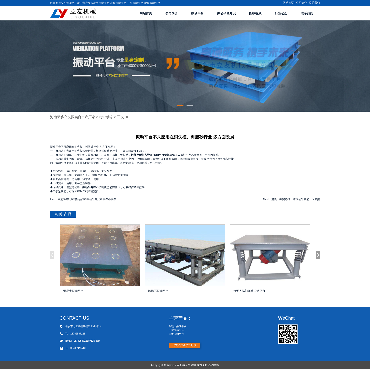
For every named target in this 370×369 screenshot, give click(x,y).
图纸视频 (255, 13)
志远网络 (213, 364)
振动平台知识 (226, 13)
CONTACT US (184, 345)
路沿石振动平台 (158, 290)
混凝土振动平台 (73, 290)
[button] (180, 106)
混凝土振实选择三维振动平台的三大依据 (295, 199)
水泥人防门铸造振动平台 (249, 290)
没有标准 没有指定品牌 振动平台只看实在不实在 (87, 199)
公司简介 (301, 2)
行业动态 (281, 13)
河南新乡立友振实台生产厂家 (72, 117)
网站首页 (288, 2)
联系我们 (314, 2)
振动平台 (197, 13)
